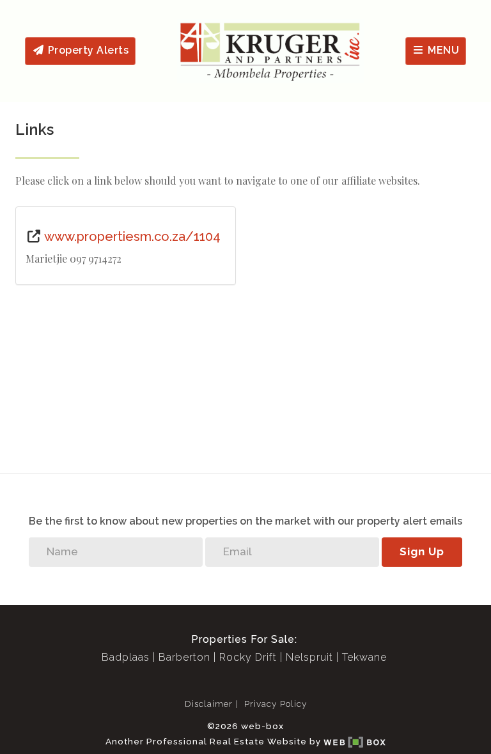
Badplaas (126, 657)
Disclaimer (209, 703)
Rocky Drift (248, 657)
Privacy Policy (275, 703)
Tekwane (364, 657)
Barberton (184, 657)
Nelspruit (309, 657)
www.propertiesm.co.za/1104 (131, 236)
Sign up (422, 551)
